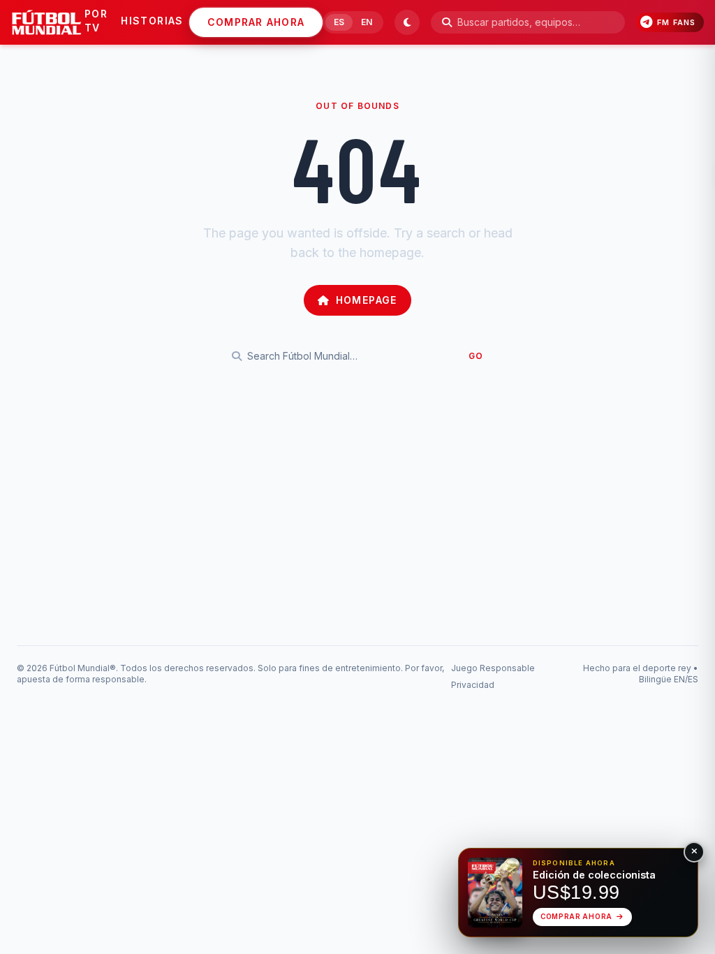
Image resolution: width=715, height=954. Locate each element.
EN (366, 22)
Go (476, 356)
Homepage (366, 300)
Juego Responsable (493, 668)
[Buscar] (447, 22)
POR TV (96, 21)
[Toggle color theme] (407, 22)
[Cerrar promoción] (694, 852)
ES (339, 22)
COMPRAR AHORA (255, 22)
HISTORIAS (152, 21)
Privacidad (472, 685)
